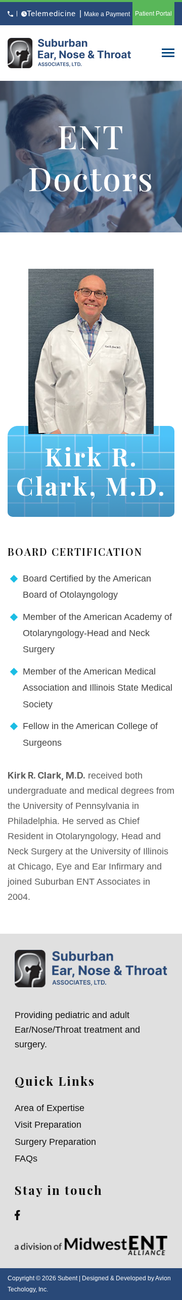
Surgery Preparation (55, 1142)
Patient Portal (153, 13)
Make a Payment (107, 14)
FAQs (26, 1158)
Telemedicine (51, 13)
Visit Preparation (48, 1125)
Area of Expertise (49, 1108)
